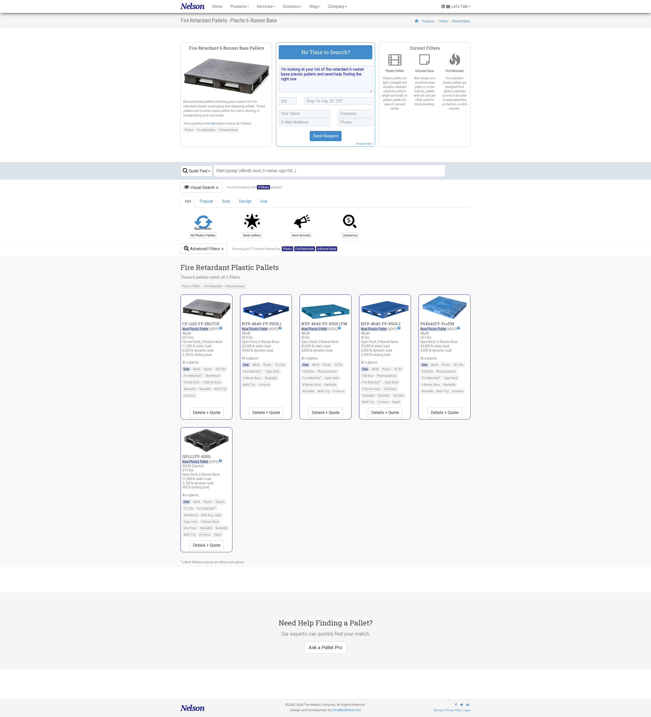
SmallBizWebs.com (346, 710)
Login (467, 710)
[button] (220, 328)
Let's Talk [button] (459, 6)
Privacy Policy (364, 143)
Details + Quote (206, 412)
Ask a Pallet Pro (325, 647)
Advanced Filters (204, 248)
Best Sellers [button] (252, 235)
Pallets (443, 21)
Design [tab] (245, 201)
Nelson (192, 6)
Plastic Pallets (461, 21)
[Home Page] (416, 21)
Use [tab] (263, 201)
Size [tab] (226, 201)
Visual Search (202, 187)
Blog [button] (313, 6)
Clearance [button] (350, 235)
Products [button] (238, 6)
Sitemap (438, 710)
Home (217, 6)
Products (428, 21)
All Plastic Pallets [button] (203, 235)
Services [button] (264, 6)
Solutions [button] (291, 6)
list (213, 123)
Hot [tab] (188, 201)
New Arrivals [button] (301, 235)
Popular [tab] (206, 201)
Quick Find (197, 171)
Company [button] (336, 6)
